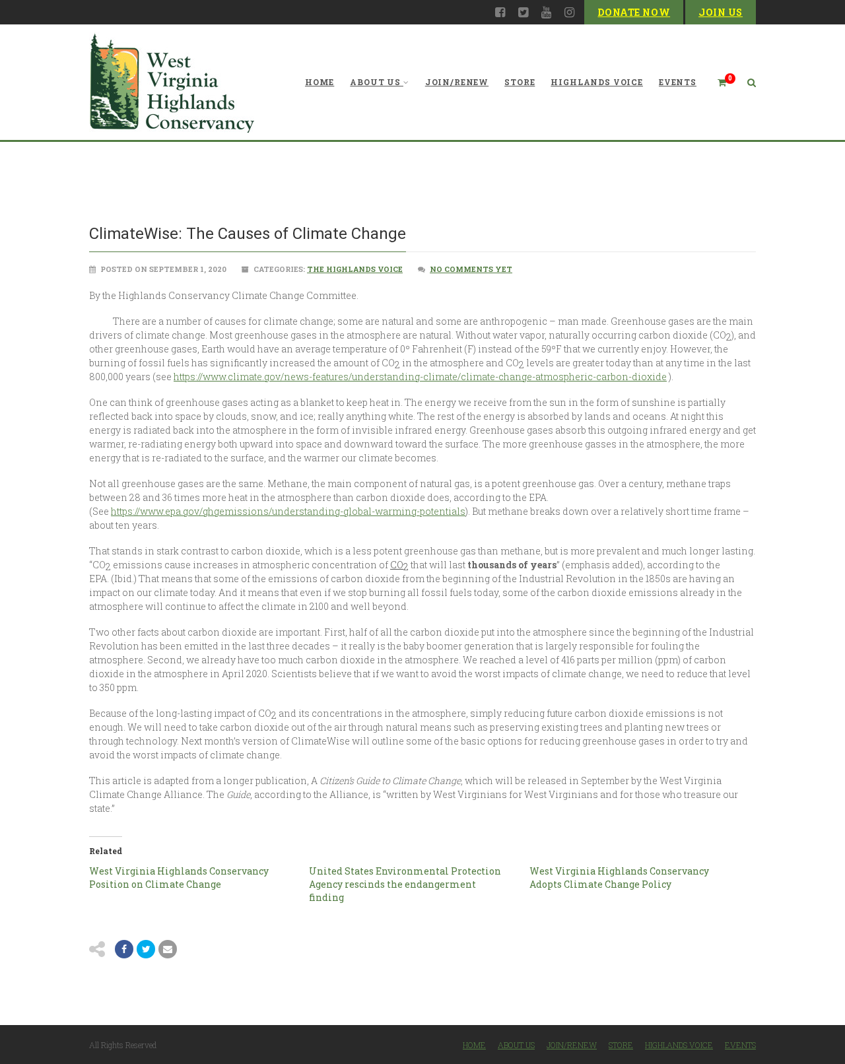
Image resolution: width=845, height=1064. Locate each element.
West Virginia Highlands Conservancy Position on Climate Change (179, 877)
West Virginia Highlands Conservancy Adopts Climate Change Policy (619, 877)
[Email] (167, 949)
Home (319, 82)
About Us (375, 82)
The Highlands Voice (355, 269)
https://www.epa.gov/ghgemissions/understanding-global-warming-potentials (288, 511)
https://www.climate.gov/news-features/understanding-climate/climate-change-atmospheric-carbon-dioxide (420, 376)
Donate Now (633, 12)
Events (677, 82)
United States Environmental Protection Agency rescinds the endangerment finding (405, 884)
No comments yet (471, 269)
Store (519, 82)
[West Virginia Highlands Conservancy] (171, 82)
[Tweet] (146, 949)
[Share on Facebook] (124, 949)
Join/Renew (457, 82)
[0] (716, 82)
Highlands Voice (597, 82)
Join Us (720, 12)
